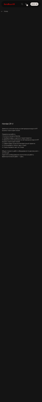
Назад (6, 11)
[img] (2, 11)
